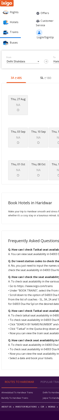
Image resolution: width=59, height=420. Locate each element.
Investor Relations (26, 406)
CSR (42, 406)
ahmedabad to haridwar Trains (17, 392)
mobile (51, 406)
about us (6, 406)
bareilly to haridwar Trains (14, 398)
